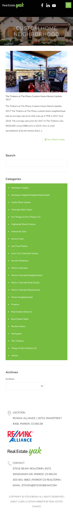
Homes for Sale (18, 231)
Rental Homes (18, 326)
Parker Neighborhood (22, 297)
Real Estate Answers (21, 311)
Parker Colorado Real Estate (25, 282)
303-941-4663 (21, 479)
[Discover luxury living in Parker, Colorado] (13, 5)
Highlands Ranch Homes (23, 224)
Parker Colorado (19, 268)
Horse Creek (17, 238)
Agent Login (17, 501)
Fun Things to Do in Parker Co (25, 217)
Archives (10, 379)
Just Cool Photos (19, 246)
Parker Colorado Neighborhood (26, 275)
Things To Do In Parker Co (24, 348)
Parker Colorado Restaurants (25, 289)
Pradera (15, 304)
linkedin (48, 5)
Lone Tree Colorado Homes (24, 253)
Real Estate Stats (20, 319)
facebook (42, 5)
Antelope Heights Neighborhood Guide (30, 195)
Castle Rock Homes (21, 202)
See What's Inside (56, 139)
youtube (54, 5)
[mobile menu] (68, 5)
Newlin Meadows (20, 260)
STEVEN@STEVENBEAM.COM (39, 485)
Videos (14, 355)
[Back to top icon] (66, 515)
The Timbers (17, 341)
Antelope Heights (20, 187)
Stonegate (16, 333)
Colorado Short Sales (21, 209)
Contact (19, 463)
